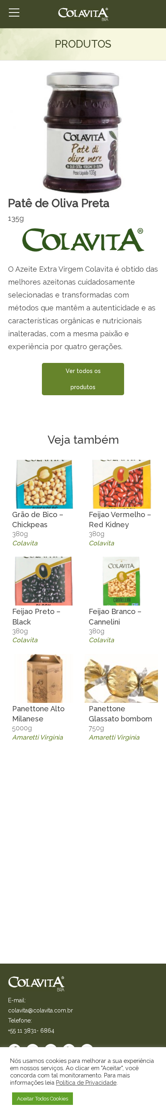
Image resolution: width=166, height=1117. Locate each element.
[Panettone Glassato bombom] (121, 678)
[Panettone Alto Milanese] (44, 678)
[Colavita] (83, 14)
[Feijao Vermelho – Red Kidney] (121, 484)
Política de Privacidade (86, 1082)
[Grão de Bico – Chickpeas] (44, 484)
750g (120, 722)
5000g (38, 722)
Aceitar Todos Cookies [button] (42, 1099)
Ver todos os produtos (83, 379)
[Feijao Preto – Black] (44, 581)
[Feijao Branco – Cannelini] (121, 581)
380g (37, 528)
